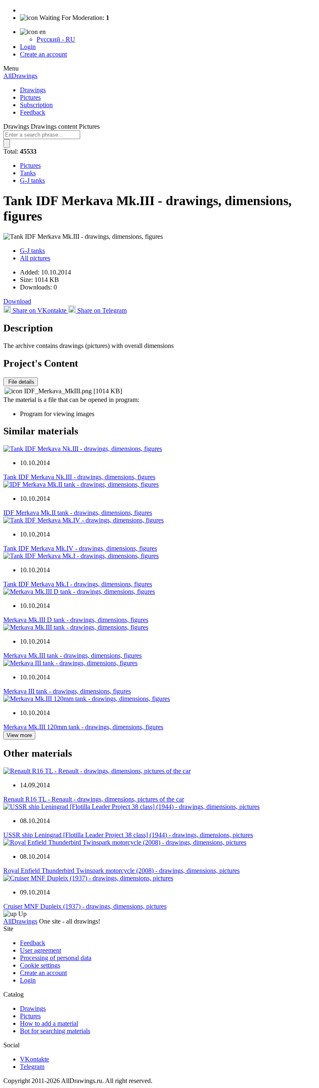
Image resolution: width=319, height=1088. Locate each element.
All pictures (35, 258)
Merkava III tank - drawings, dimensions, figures (67, 691)
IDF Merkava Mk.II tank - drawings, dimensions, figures (77, 512)
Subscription (36, 104)
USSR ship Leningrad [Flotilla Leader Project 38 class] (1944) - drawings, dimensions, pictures (128, 834)
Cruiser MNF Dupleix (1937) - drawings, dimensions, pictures (85, 906)
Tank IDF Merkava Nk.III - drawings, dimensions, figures (79, 476)
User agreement (40, 950)
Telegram (32, 1066)
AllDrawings (20, 75)
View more (19, 735)
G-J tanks (32, 180)
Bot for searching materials (55, 1030)
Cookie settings (40, 965)
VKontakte (34, 1059)
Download (17, 301)
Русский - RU (56, 39)
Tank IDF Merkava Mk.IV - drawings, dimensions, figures (80, 548)
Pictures (30, 97)
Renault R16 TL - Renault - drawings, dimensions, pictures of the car (93, 799)
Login (28, 46)
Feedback (32, 112)
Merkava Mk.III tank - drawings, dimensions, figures (72, 655)
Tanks (28, 172)
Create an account (43, 54)
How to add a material (49, 1023)
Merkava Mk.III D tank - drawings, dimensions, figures (75, 619)
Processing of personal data (55, 957)
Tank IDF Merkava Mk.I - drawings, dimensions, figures (77, 584)
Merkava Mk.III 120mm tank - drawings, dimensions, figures (83, 726)
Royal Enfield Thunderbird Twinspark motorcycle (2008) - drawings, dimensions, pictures (121, 870)
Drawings (33, 89)
